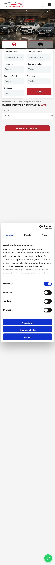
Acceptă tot (27, 323)
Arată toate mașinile (27, 128)
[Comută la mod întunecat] (43, 5)
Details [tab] (27, 235)
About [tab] (45, 235)
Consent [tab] (10, 235)
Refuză (27, 337)
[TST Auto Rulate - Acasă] (14, 4)
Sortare (6, 111)
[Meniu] (49, 4)
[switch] (48, 292)
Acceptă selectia (27, 330)
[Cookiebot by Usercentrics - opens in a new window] (39, 227)
